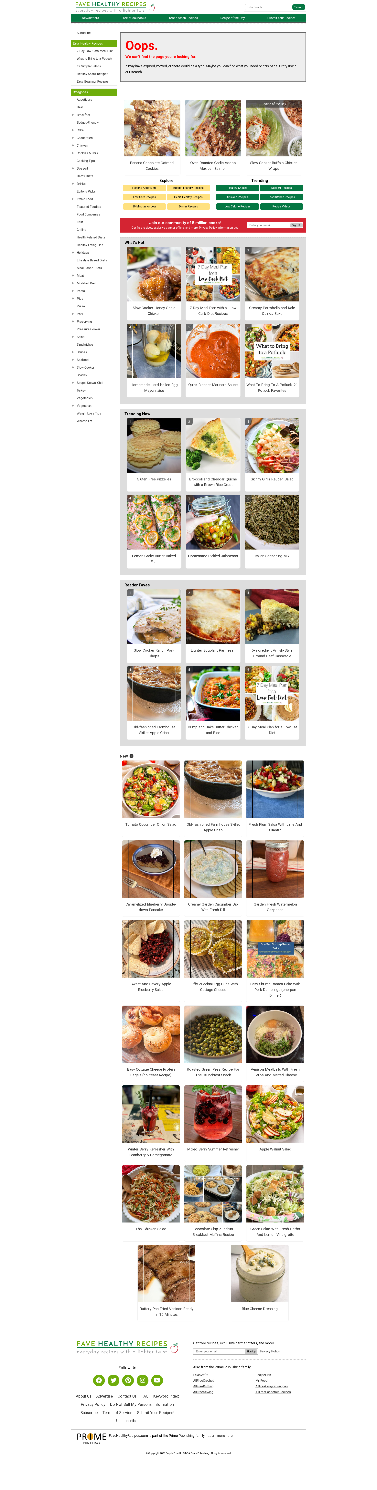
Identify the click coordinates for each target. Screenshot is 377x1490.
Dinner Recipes (188, 206)
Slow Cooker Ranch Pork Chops (154, 653)
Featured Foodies (89, 207)
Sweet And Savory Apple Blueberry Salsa (151, 987)
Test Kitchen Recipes (281, 197)
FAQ (144, 1396)
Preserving (84, 321)
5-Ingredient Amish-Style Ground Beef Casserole (272, 653)
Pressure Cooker (88, 329)
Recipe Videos (282, 206)
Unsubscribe (126, 1420)
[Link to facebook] (99, 1380)
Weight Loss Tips (89, 413)
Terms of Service (117, 1412)
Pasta (81, 291)
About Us (84, 1396)
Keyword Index (166, 1396)
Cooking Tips (86, 161)
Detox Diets (85, 176)
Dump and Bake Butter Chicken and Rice (213, 730)
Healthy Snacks (237, 188)
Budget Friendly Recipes (188, 188)
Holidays (83, 253)
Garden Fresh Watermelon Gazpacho (275, 907)
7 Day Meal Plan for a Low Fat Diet (272, 730)
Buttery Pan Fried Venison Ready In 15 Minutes (166, 1311)
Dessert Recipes (281, 188)
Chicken (82, 145)
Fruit (80, 222)
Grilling (81, 230)
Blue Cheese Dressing (260, 1308)
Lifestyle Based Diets (92, 260)
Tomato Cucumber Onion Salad (150, 824)
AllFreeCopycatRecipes (271, 1386)
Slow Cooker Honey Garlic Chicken (154, 311)
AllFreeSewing (203, 1392)
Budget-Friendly (88, 122)
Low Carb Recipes (144, 197)
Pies (80, 298)
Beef (80, 107)
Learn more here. (220, 1436)
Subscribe (84, 33)
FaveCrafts (200, 1375)
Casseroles (85, 138)
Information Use (228, 227)
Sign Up (296, 225)
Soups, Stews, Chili (90, 383)
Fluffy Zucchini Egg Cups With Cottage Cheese (213, 987)
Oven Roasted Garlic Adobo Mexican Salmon (213, 166)
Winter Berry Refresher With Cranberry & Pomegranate (151, 1152)
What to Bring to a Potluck (94, 58)
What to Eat (84, 421)
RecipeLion (263, 1375)
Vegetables (85, 398)
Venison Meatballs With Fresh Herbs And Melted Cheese (275, 1072)
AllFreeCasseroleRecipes (273, 1392)
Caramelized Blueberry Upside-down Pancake (150, 907)
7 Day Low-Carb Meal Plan (95, 51)
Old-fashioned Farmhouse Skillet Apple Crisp (154, 730)
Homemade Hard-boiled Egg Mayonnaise (154, 388)
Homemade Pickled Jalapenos (213, 556)
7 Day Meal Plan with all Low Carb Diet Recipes (213, 311)
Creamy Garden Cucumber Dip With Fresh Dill (213, 907)
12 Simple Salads (89, 66)
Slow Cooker (85, 367)
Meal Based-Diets (89, 268)
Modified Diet (86, 283)
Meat (80, 276)
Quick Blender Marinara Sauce (213, 385)
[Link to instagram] (142, 1380)
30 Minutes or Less (144, 206)
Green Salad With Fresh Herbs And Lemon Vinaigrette (275, 1232)
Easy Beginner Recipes (93, 81)
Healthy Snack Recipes (92, 74)
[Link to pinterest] (128, 1380)
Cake (80, 130)
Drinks (81, 184)
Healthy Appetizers (144, 188)
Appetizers (84, 99)
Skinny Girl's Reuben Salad (272, 479)
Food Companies (88, 214)
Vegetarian (84, 406)
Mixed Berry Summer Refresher (213, 1149)
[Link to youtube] (157, 1380)
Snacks (82, 375)
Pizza (81, 306)
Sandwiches (85, 344)
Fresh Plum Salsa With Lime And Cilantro (275, 827)
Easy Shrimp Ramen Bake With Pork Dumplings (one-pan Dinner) (275, 990)
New (124, 756)
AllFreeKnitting (203, 1386)
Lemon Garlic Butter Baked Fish (154, 559)
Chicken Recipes (237, 197)
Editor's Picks (86, 191)
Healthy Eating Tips (90, 245)
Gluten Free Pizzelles (154, 479)
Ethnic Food (85, 199)
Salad (80, 337)
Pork (80, 314)
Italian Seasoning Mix (272, 556)
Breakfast (83, 115)
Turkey (81, 390)
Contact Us (127, 1396)
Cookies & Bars (87, 153)
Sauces (82, 352)
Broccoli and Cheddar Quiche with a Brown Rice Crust (213, 482)
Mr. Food (261, 1380)
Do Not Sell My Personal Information (142, 1404)
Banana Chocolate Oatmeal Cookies (152, 166)
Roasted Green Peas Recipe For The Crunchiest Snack (213, 1072)
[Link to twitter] (113, 1380)
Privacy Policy (208, 227)
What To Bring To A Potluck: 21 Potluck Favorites (272, 388)
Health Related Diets (91, 237)
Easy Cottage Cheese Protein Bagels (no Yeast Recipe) (151, 1072)
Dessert (82, 168)
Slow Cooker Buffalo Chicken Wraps (273, 166)
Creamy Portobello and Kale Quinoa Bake (272, 311)
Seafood (83, 360)
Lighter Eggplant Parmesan (213, 650)
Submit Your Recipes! (155, 1412)
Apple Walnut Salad (275, 1149)
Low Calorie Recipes (238, 206)
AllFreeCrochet (203, 1380)
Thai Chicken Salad (150, 1229)
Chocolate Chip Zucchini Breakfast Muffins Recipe (213, 1232)
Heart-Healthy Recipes (188, 197)
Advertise (104, 1396)
